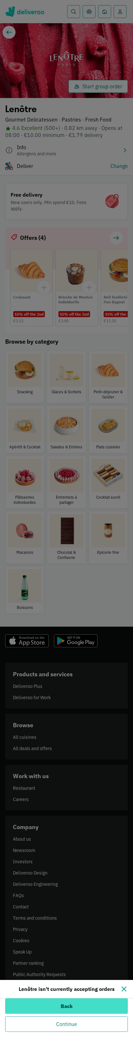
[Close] (124, 989)
